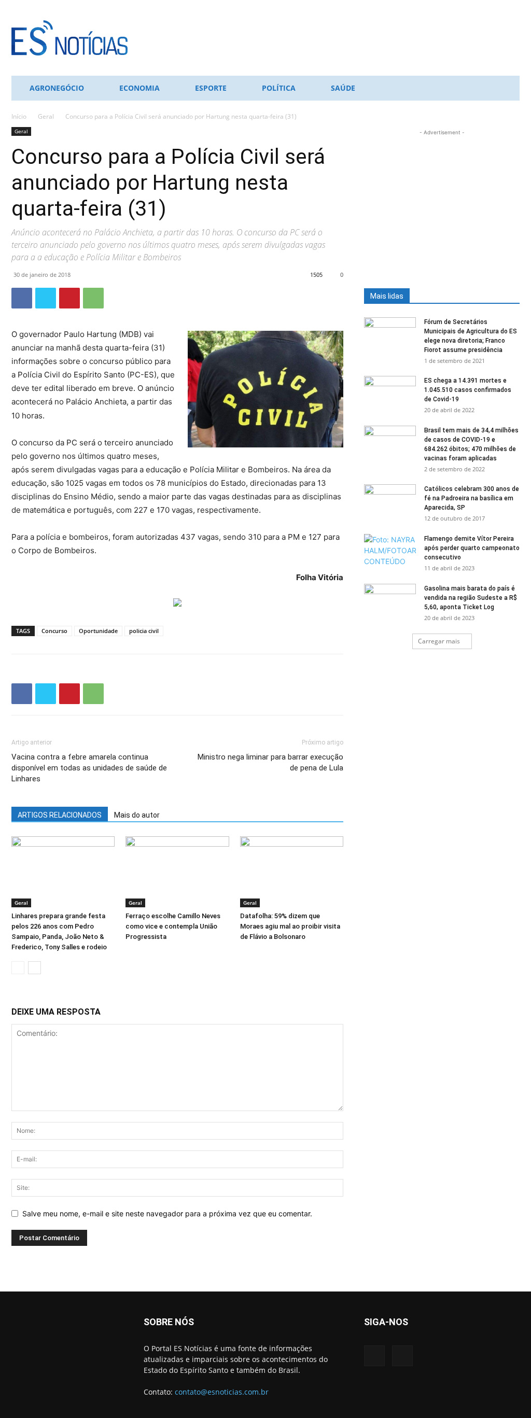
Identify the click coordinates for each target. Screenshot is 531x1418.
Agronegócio (57, 88)
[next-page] (34, 967)
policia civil (144, 631)
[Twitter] (45, 298)
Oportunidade (98, 631)
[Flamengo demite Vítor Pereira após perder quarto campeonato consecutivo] (390, 552)
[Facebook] (21, 298)
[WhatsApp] (93, 298)
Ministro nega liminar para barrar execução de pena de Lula (270, 762)
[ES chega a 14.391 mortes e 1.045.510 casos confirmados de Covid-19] (390, 394)
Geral (46, 116)
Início (18, 116)
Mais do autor (137, 815)
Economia (139, 88)
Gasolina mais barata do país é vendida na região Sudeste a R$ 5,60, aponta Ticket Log (470, 598)
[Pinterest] (69, 298)
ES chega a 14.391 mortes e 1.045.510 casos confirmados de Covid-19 (467, 390)
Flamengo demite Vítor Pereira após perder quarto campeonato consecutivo (472, 548)
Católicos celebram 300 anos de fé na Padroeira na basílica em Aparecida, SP (471, 498)
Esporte (211, 88)
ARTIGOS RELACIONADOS (60, 815)
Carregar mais (439, 641)
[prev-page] (17, 967)
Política (279, 88)
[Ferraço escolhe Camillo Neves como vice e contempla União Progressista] (177, 871)
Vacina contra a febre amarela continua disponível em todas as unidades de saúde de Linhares (89, 767)
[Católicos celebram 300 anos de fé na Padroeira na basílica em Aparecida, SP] (390, 502)
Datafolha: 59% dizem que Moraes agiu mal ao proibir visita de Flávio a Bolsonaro (290, 926)
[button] (507, 89)
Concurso (54, 631)
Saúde (343, 88)
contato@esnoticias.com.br (222, 1392)
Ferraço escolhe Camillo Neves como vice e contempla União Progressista (172, 926)
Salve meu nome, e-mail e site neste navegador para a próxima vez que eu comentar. (167, 1213)
